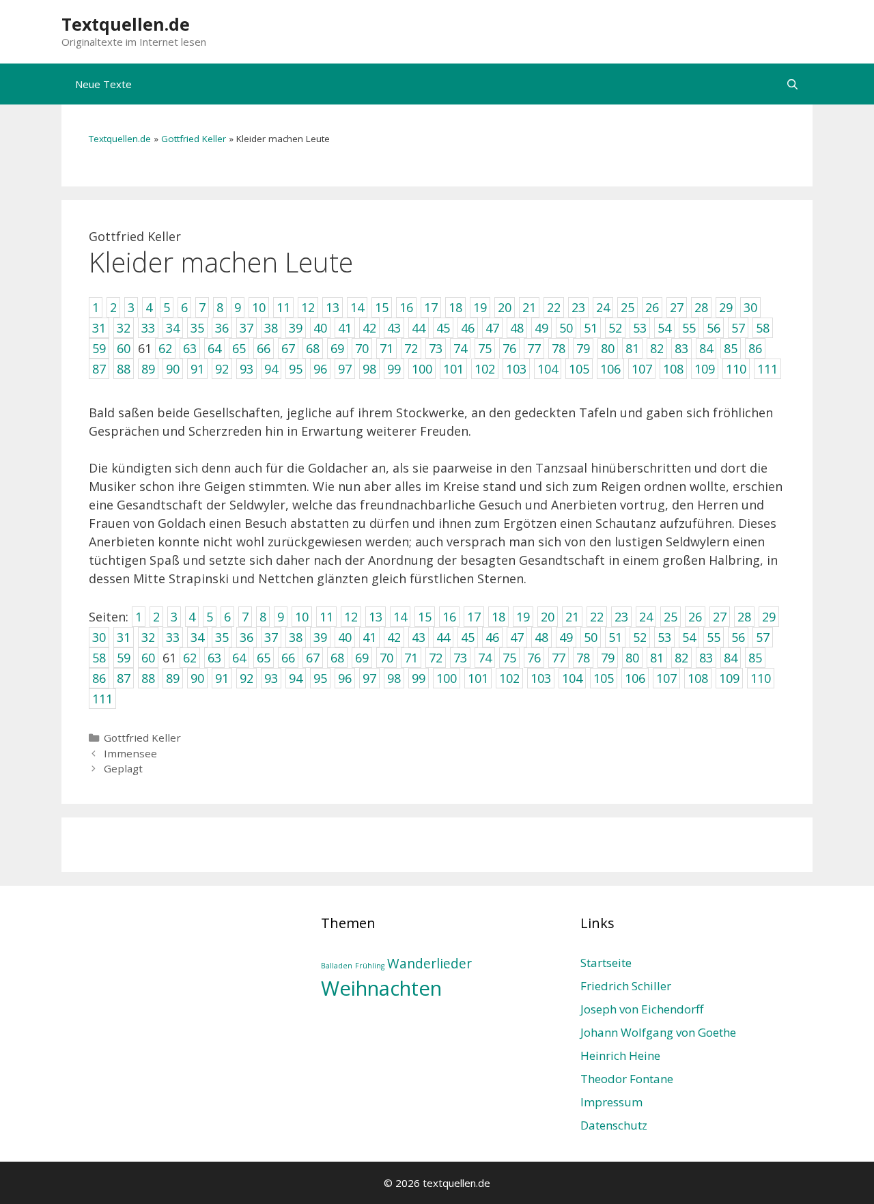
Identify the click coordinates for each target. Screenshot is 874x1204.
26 (695, 616)
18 (498, 616)
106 (635, 678)
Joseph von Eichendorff (641, 1009)
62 (190, 657)
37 (271, 637)
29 (769, 616)
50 (590, 637)
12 (351, 616)
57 (763, 637)
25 (670, 616)
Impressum (611, 1102)
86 (99, 678)
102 (509, 678)
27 (720, 616)
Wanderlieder (429, 963)
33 (173, 637)
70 (386, 657)
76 (534, 657)
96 (345, 678)
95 (320, 678)
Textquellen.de (125, 24)
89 (173, 678)
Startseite (606, 962)
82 (681, 657)
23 (621, 616)
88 (148, 678)
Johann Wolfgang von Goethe (658, 1032)
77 (558, 657)
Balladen (336, 965)
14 (400, 616)
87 (123, 678)
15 (425, 616)
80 (632, 657)
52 (640, 637)
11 (326, 616)
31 (123, 637)
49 (566, 637)
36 (246, 637)
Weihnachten (381, 988)
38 (295, 637)
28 (744, 616)
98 (394, 678)
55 (713, 637)
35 (222, 637)
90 (197, 678)
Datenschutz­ (613, 1125)
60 (148, 657)
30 (99, 637)
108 (698, 678)
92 (246, 678)
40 (345, 637)
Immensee (130, 753)
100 (446, 678)
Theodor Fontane (626, 1079)
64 (239, 657)
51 (615, 637)
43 (418, 637)
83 (706, 657)
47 (517, 637)
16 (449, 616)
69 (362, 657)
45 (468, 637)
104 (572, 678)
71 (411, 657)
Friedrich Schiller (625, 986)
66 (288, 657)
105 (603, 678)
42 (394, 637)
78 (583, 657)
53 (664, 637)
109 (729, 678)
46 (492, 637)
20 (547, 616)
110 (760, 678)
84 (730, 657)
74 (485, 657)
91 (222, 678)
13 (375, 616)
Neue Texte (103, 84)
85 (755, 657)
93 (271, 678)
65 (263, 657)
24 (646, 616)
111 (102, 698)
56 (738, 637)
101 (478, 678)
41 (369, 637)
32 (148, 637)
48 (541, 637)
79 (608, 657)
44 (443, 637)
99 (418, 678)
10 (302, 616)
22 (597, 616)
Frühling (369, 965)
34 (197, 637)
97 (369, 678)
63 (214, 657)
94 (295, 678)
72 (435, 657)
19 (523, 616)
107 (666, 678)
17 (474, 616)
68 (337, 657)
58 (99, 657)
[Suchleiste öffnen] (792, 84)
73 (460, 657)
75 (509, 657)
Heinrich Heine (620, 1055)
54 (689, 637)
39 (320, 637)
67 (313, 657)
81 (657, 657)
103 (541, 678)
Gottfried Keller (193, 138)
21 (572, 616)
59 (123, 657)
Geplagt (123, 768)
